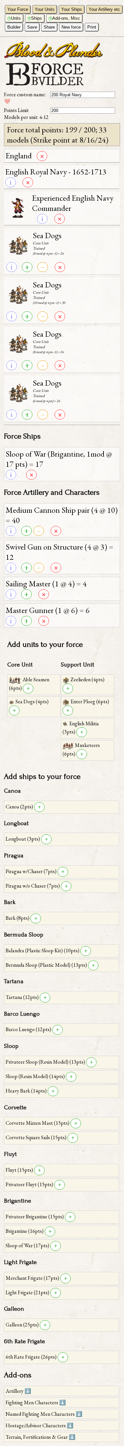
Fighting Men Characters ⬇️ (36, 1402)
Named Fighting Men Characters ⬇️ (44, 1414)
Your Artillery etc (104, 9)
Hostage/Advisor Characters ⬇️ (39, 1425)
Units (14, 18)
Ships (35, 18)
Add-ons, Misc (64, 18)
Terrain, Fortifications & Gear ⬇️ (40, 1437)
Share (49, 27)
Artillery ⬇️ (18, 1391)
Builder (14, 27)
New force (71, 27)
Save (32, 27)
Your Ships (71, 9)
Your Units (45, 9)
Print (91, 27)
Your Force (17, 9)
